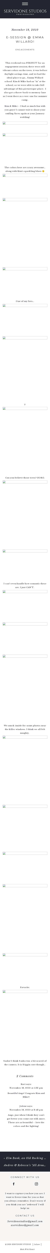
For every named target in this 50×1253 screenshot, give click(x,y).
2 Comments (25, 1076)
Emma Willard (35, 77)
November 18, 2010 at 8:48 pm (26, 1110)
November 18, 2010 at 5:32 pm (26, 1088)
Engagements (25, 49)
